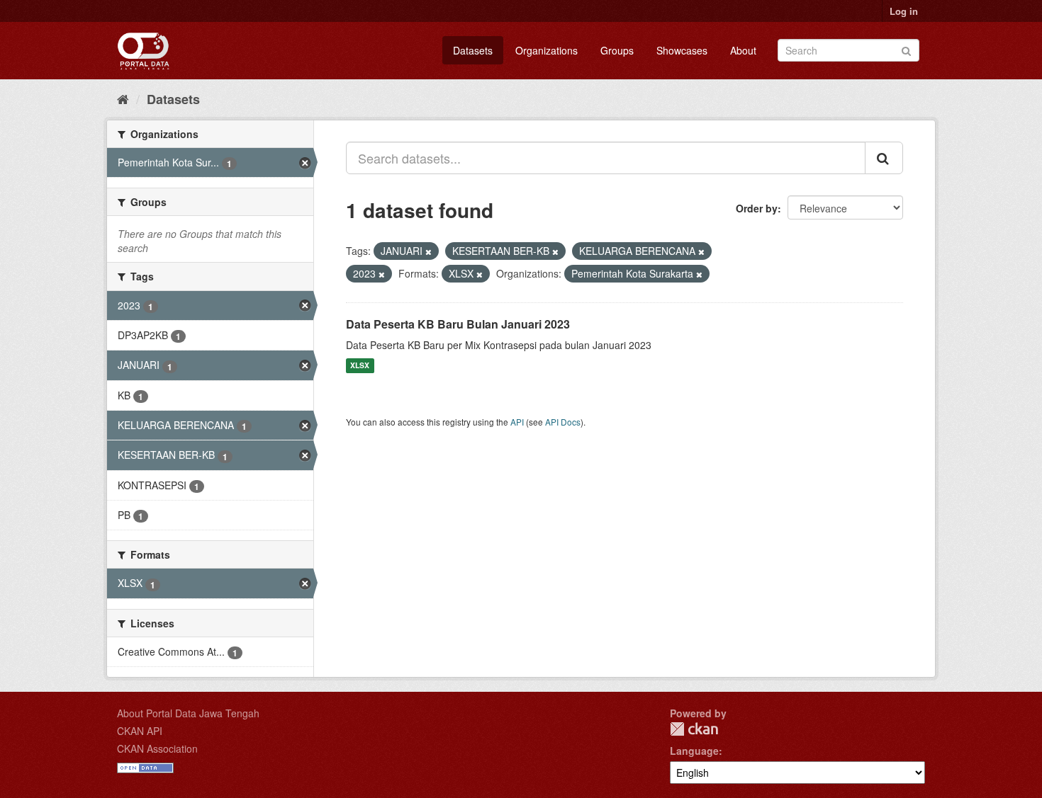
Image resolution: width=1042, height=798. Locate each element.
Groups (617, 50)
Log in (904, 11)
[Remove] (428, 251)
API (517, 422)
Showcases (681, 50)
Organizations (546, 50)
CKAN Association (157, 748)
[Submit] (906, 49)
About (743, 50)
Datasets (473, 50)
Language (694, 750)
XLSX (359, 365)
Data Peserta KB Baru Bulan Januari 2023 (458, 324)
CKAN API (139, 731)
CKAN (694, 729)
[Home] (123, 98)
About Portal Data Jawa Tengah (188, 713)
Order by (757, 208)
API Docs (563, 422)
